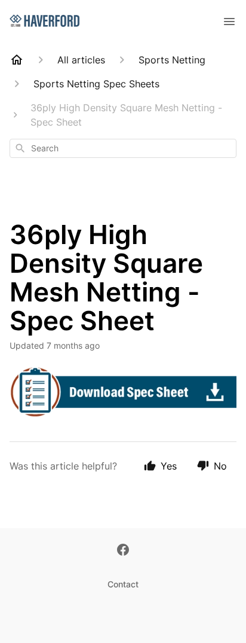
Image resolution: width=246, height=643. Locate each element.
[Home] (17, 60)
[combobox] (123, 148)
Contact (123, 584)
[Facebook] (123, 551)
